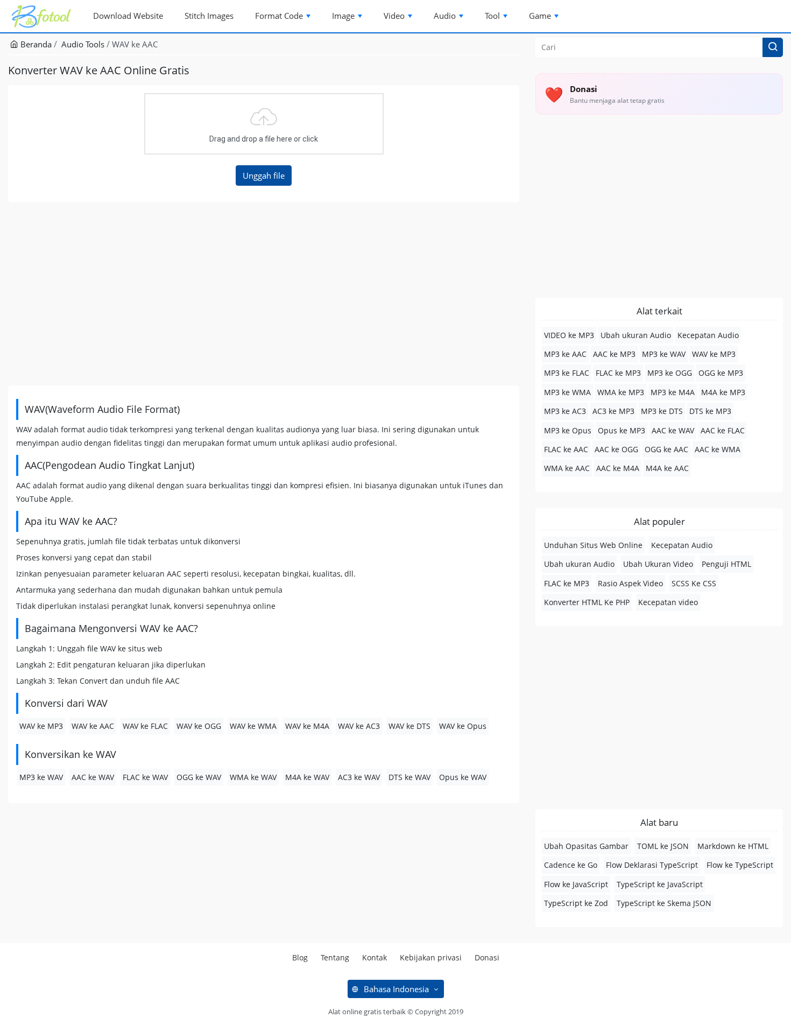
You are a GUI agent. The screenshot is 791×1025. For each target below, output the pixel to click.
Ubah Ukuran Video (658, 564)
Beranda (35, 44)
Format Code (279, 15)
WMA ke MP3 (620, 392)
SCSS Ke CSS (694, 583)
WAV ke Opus (462, 726)
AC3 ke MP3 (613, 411)
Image (343, 15)
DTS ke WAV (409, 777)
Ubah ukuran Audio (636, 335)
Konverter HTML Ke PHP (587, 602)
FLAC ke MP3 (618, 373)
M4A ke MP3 (723, 392)
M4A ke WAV (307, 777)
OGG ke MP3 (720, 373)
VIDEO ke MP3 (569, 335)
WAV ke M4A (307, 726)
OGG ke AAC (666, 449)
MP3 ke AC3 (565, 411)
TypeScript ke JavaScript (660, 884)
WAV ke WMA (253, 726)
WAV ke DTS (409, 726)
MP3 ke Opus (567, 430)
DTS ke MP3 (710, 411)
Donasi (487, 957)
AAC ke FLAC (723, 430)
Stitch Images (209, 15)
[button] (772, 47)
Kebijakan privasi (431, 957)
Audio (445, 15)
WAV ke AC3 (359, 726)
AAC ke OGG (616, 449)
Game (540, 15)
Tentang (335, 957)
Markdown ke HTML (732, 846)
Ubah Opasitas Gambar (586, 846)
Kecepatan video (668, 602)
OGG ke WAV (198, 777)
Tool (492, 15)
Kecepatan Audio (708, 335)
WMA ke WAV (253, 777)
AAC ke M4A (617, 468)
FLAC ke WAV (145, 777)
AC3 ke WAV (359, 777)
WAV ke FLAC (145, 726)
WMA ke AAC (567, 468)
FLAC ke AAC (566, 449)
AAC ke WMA (717, 449)
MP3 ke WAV (41, 777)
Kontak (374, 957)
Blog (300, 957)
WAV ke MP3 (41, 726)
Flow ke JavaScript (576, 884)
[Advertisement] (263, 294)
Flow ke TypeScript (740, 865)
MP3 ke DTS (662, 411)
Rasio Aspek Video (630, 583)
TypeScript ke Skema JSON (664, 903)
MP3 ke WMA (567, 392)
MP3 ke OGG (669, 373)
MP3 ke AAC (565, 354)
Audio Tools (82, 44)
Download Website (128, 15)
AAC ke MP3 (614, 354)
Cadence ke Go (570, 865)
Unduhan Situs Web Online (593, 545)
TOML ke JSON (663, 846)
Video (394, 15)
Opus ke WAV (462, 777)
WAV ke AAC (93, 726)
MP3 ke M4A (673, 392)
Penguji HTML (726, 564)
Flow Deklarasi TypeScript (652, 865)
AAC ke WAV (93, 777)
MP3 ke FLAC (566, 373)
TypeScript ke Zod (576, 903)
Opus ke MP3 (621, 430)
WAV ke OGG (198, 726)
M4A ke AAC (667, 468)
